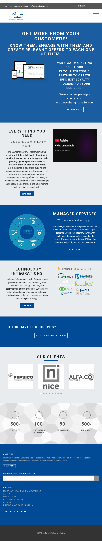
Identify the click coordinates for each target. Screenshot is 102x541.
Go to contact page (15, 511)
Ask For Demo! (74, 109)
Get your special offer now (51, 336)
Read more (27, 194)
